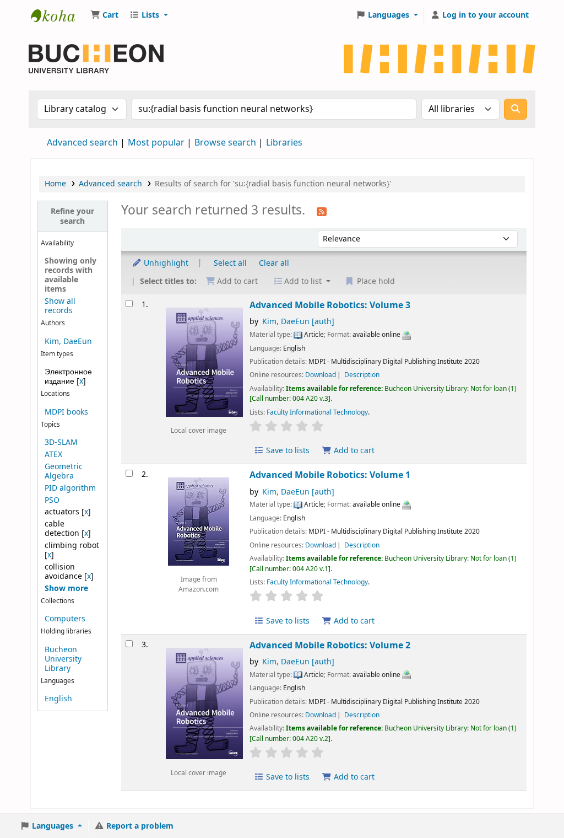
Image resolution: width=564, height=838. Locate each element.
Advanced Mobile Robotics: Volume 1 (330, 475)
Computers (65, 619)
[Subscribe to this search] (321, 211)
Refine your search (72, 216)
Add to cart (353, 450)
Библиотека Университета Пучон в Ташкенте (58, 15)
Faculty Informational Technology (317, 412)
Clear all (274, 263)
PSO (52, 500)
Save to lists (287, 450)
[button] (104, 15)
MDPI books (66, 412)
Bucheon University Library (63, 659)
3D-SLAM (61, 442)
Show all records (60, 306)
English (58, 699)
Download (320, 375)
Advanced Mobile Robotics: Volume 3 (330, 305)
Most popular (156, 142)
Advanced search (82, 142)
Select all (230, 263)
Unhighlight (165, 263)
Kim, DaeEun (68, 341)
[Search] (515, 109)
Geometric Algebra (64, 471)
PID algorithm (70, 488)
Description (361, 375)
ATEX (53, 454)
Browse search (225, 142)
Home (55, 184)
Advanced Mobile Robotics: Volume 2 (330, 645)
